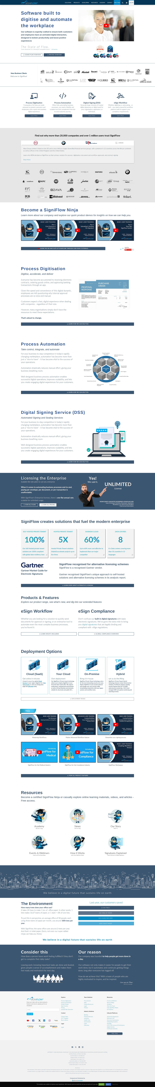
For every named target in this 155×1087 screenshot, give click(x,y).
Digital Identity (111, 1027)
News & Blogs (110, 1002)
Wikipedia (54, 49)
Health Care (87, 1020)
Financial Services (88, 1016)
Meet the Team (111, 1006)
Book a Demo (64, 1020)
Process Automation (66, 1002)
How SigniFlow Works (112, 1007)
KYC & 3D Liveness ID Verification (116, 1025)
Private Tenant (65, 1004)
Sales (85, 1002)
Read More (27, 160)
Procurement (87, 1000)
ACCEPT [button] (101, 1084)
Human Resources (88, 1004)
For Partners (110, 1009)
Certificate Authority (112, 1028)
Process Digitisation (66, 1000)
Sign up (29, 1014)
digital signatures (89, 625)
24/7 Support (64, 1018)
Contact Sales (64, 1016)
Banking (86, 1015)
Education (86, 1025)
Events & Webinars (112, 1000)
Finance (86, 1007)
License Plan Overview (67, 1009)
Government (87, 1021)
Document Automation (113, 1020)
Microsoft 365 (110, 1018)
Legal (62, 1027)
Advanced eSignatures (112, 1016)
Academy (109, 1004)
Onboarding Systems (112, 1021)
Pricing (63, 1007)
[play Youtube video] (106, 25)
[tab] (36, 143)
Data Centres (64, 1006)
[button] (68, 2)
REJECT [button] (108, 1084)
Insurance (86, 1018)
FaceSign (109, 1023)
